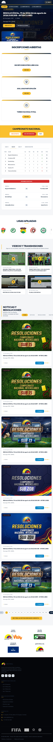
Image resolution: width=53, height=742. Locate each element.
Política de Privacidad (19, 739)
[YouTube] (13, 675)
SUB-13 (6, 146)
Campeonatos (26, 6)
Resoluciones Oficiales (8, 699)
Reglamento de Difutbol (8, 701)
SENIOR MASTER (29, 146)
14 (46, 612)
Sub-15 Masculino (7, 689)
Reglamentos (37, 6)
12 (40, 612)
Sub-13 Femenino (6, 684)
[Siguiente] (49, 37)
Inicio (4, 6)
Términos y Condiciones (6, 739)
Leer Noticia (8, 25)
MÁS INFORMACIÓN (29, 133)
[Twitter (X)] (6, 675)
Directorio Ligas (6, 704)
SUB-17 (20, 146)
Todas (24, 314)
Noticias (32, 314)
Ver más (47, 362)
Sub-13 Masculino (7, 686)
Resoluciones (14, 6)
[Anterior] (45, 37)
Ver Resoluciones (23, 25)
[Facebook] (2, 675)
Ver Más (26, 70)
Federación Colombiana (8, 706)
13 (43, 612)
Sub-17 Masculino (7, 691)
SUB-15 (13, 146)
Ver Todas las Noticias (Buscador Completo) (25, 618)
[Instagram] (9, 675)
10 (33, 612)
